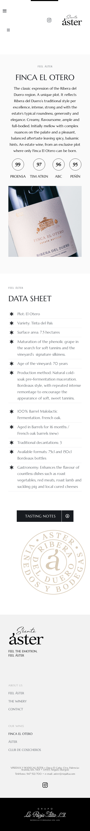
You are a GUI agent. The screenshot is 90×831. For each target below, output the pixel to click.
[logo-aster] (72, 15)
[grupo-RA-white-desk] (45, 809)
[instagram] (49, 20)
